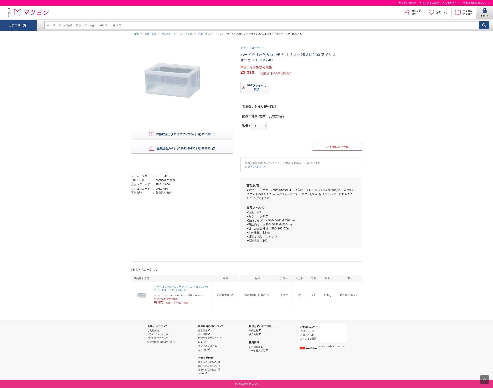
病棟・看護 (150, 34)
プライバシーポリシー (158, 334)
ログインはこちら (256, 166)
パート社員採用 (257, 350)
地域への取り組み (207, 366)
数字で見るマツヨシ (208, 338)
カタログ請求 (416, 12)
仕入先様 (253, 334)
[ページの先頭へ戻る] (484, 379)
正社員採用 (255, 347)
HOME (135, 34)
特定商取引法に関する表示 (161, 342)
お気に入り (442, 12)
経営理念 (202, 330)
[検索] (484, 25)
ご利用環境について (157, 338)
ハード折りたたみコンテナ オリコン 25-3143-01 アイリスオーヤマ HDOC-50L (181, 288)
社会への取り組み (207, 369)
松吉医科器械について (477, 2)
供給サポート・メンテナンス (177, 34)
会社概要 (202, 334)
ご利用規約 (153, 330)
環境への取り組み (207, 362)
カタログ (202, 349)
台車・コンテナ (206, 34)
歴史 (200, 342)
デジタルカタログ (467, 12)
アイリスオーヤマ (251, 47)
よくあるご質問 (431, 2)
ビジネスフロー (206, 345)
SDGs (201, 373)
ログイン (484, 16)
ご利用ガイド (452, 2)
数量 (245, 125)
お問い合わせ (409, 2)
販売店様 (253, 330)
